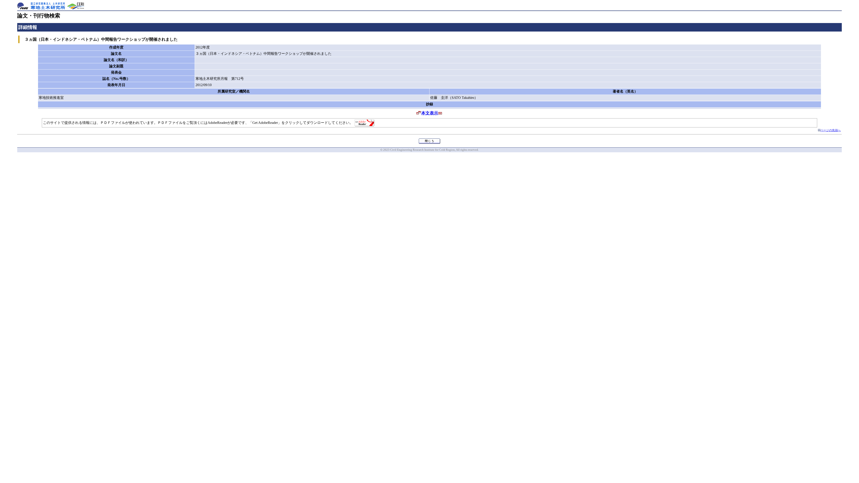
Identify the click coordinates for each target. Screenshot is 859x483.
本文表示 (429, 113)
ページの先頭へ (830, 130)
